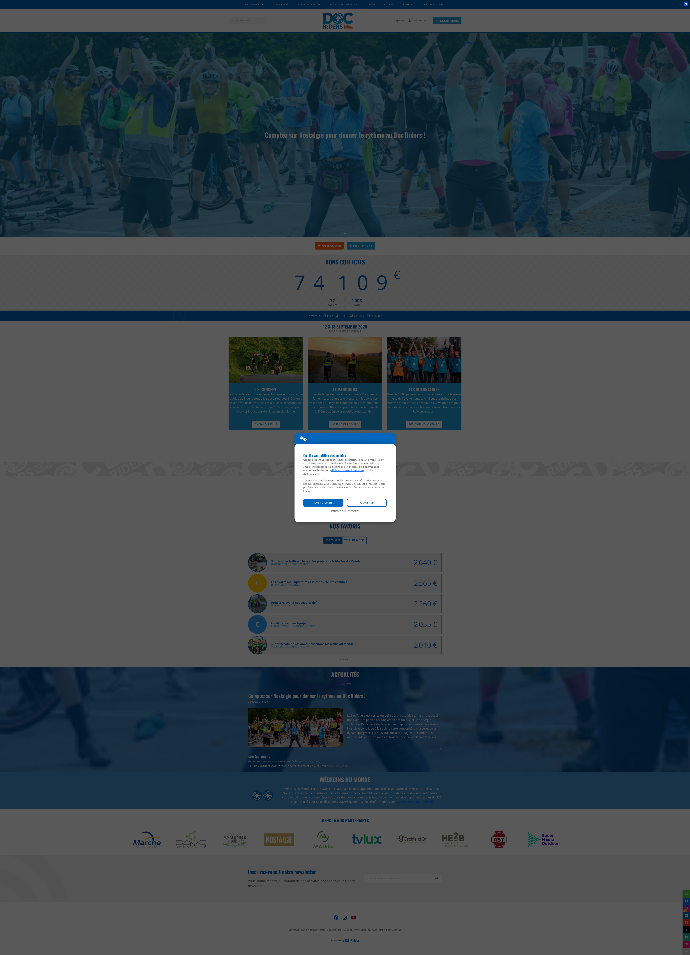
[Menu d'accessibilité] (686, 4)
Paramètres (367, 502)
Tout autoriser (323, 502)
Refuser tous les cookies (345, 511)
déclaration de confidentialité (347, 470)
